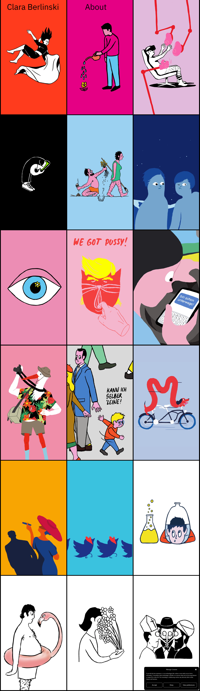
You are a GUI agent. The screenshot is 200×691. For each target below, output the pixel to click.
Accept (154, 685)
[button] (196, 669)
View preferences (189, 685)
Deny (171, 685)
